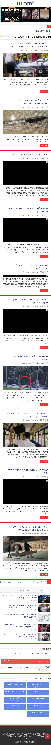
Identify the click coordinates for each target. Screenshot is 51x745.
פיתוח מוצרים (37, 712)
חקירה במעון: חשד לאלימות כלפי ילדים (28, 154)
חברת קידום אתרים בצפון (38, 685)
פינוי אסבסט (38, 698)
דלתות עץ (38, 691)
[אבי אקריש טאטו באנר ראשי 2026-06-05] (25, 14)
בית (47, 31)
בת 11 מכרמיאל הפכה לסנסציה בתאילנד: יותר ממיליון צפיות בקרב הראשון (20, 626)
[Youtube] (26, 739)
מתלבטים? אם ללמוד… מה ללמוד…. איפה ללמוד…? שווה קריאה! (20, 597)
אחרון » (20, 582)
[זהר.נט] (25, 3)
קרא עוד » (44, 91)
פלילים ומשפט (30, 50)
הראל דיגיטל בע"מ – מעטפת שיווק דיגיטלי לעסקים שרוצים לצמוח (20, 635)
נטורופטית (14, 705)
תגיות (21, 591)
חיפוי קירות (38, 705)
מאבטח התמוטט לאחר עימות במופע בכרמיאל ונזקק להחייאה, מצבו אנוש (22, 606)
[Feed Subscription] (1, 36)
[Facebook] (29, 739)
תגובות (30, 591)
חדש (47, 591)
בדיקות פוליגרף (14, 684)
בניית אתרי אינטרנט (14, 691)
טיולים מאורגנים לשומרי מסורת (14, 699)
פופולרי (39, 591)
